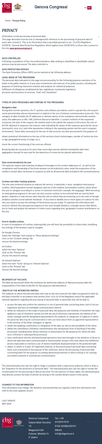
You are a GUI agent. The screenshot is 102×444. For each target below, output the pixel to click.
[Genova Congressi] (7, 8)
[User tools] (98, 37)
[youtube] (87, 420)
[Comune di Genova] (18, 8)
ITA (85, 8)
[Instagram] (94, 420)
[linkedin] (89, 420)
